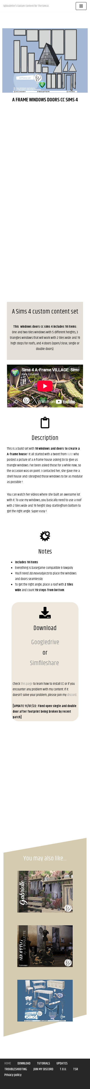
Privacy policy (12, 1075)
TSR (75, 1069)
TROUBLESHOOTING (15, 1069)
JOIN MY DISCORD (43, 1069)
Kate (70, 454)
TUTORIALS (43, 1063)
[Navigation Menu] (81, 6)
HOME (7, 1063)
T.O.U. (63, 1069)
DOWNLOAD (24, 1063)
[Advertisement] (45, 154)
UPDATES (62, 1063)
